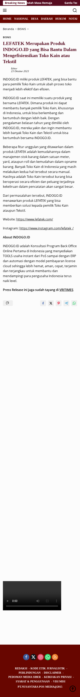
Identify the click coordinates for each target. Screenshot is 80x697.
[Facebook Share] (43, 303)
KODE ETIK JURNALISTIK (47, 668)
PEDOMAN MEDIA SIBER (24, 677)
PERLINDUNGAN (30, 672)
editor (14, 68)
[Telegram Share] (66, 303)
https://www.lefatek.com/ (34, 219)
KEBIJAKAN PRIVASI (57, 677)
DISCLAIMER (52, 672)
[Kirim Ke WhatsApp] (74, 303)
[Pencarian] (75, 10)
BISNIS (7, 37)
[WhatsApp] (48, 657)
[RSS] (55, 657)
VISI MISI (59, 681)
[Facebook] (26, 657)
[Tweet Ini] (51, 303)
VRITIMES (66, 290)
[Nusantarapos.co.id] (29, 10)
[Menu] (5, 10)
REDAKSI (21, 668)
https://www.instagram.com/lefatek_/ (46, 228)
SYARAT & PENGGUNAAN (33, 681)
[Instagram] (40, 657)
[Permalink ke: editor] (6, 69)
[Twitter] (33, 657)
